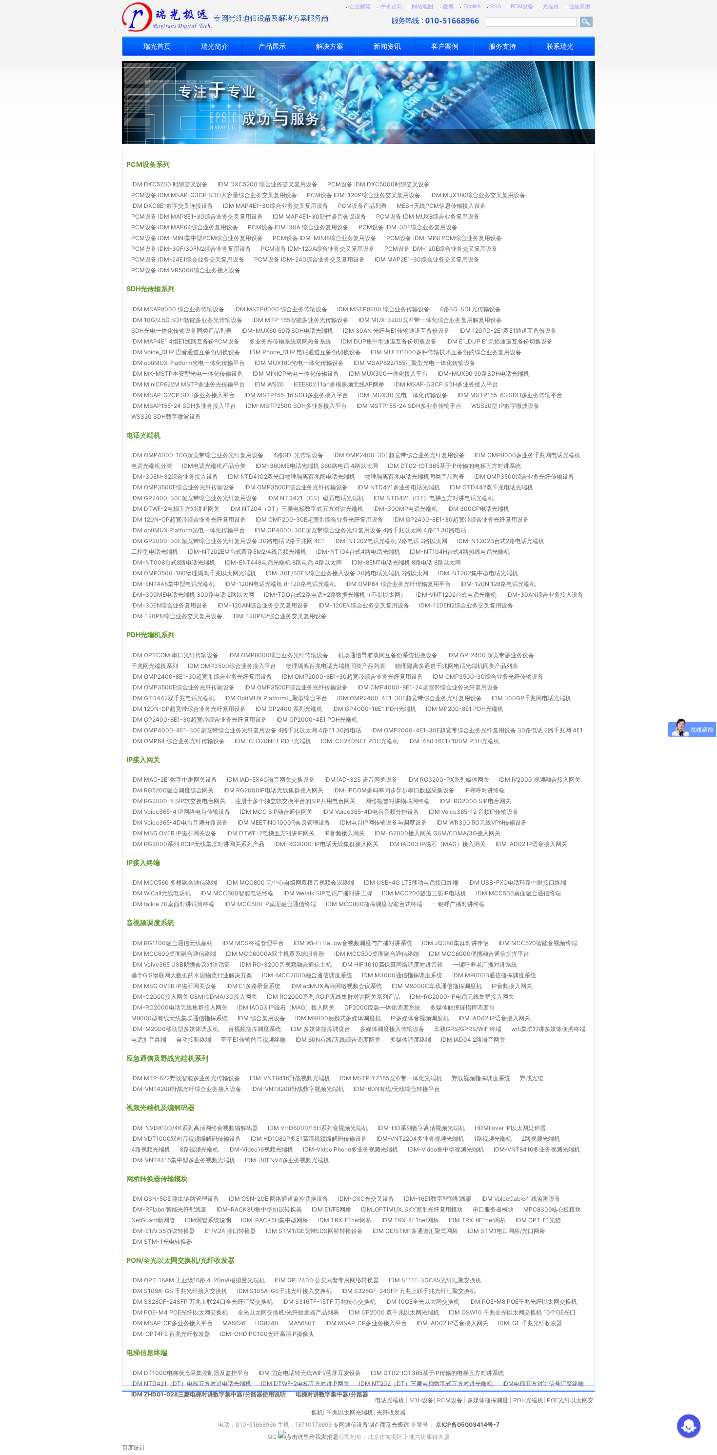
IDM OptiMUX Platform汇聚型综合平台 (275, 698)
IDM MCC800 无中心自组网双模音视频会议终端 (290, 882)
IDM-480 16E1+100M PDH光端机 (453, 741)
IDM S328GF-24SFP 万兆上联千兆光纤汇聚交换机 (408, 1290)
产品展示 (272, 46)
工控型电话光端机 (154, 551)
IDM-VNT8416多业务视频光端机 (537, 1149)
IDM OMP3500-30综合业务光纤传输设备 (488, 676)
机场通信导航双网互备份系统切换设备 (388, 655)
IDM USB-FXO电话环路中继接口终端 (517, 882)
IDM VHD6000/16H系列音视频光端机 (318, 1128)
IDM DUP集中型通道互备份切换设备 (389, 341)
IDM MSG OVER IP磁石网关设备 (174, 833)
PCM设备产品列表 (362, 205)
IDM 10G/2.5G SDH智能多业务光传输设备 (186, 319)
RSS (495, 6)
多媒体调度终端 (410, 1039)
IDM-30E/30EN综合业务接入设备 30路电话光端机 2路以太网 (347, 573)
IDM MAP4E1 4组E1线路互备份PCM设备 (185, 341)
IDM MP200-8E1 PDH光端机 (464, 708)
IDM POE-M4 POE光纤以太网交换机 (179, 1312)
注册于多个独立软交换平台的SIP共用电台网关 (295, 801)
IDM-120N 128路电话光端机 (498, 583)
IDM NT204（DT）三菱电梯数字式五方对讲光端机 (296, 508)
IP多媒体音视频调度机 (420, 1018)
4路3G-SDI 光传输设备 (470, 309)
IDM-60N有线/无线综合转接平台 (397, 1088)
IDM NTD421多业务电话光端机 (399, 487)
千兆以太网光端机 (349, 1412)
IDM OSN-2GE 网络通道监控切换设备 (278, 1198)
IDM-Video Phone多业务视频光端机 (350, 1149)
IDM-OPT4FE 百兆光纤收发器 (170, 1333)
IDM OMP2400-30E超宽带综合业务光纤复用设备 (399, 455)
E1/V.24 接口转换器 (230, 1230)
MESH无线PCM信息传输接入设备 (441, 205)
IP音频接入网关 (344, 833)
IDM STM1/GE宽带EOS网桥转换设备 (314, 1230)
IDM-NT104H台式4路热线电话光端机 (460, 551)
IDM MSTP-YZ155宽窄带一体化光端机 (391, 1078)
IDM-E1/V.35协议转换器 (163, 1230)
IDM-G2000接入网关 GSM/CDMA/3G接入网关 (437, 833)
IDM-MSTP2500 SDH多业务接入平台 (296, 405)
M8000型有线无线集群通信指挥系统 (179, 1018)
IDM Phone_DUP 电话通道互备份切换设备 (305, 352)
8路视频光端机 (199, 1149)
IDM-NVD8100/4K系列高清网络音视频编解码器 (194, 1128)
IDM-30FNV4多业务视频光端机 (287, 1160)
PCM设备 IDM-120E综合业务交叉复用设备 (441, 248)
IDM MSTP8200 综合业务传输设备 (383, 309)
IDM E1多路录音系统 (253, 986)
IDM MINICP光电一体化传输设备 (296, 373)
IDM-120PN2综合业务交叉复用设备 (279, 616)
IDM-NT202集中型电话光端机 (478, 573)
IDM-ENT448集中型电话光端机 (173, 583)
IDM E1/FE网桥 (331, 1209)
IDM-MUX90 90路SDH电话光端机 (483, 373)
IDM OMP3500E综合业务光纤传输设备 (183, 487)
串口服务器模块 (493, 1209)
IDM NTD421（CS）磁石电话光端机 (315, 498)
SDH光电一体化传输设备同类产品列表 (181, 330)
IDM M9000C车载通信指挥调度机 (437, 986)
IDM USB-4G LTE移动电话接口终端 (411, 882)
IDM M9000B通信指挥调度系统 (494, 975)
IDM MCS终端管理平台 (253, 943)
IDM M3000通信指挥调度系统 (402, 975)
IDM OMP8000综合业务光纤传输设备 (278, 655)
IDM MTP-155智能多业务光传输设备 (300, 319)
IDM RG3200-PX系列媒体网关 (448, 779)
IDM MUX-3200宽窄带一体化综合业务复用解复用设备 (430, 319)
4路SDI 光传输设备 (298, 455)
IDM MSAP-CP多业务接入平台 (172, 1323)
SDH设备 (421, 1400)
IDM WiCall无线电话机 (161, 893)
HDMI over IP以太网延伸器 (510, 1128)
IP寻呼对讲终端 (484, 790)
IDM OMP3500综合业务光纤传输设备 (524, 476)
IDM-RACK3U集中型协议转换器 (259, 1209)
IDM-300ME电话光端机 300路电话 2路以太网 (192, 594)
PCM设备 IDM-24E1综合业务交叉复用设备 (187, 259)
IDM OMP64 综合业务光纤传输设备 (178, 741)
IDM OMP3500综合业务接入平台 (232, 665)
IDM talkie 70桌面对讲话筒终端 (173, 904)
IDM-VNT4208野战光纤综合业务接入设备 (186, 1088)
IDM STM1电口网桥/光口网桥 (506, 1230)
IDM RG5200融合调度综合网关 (172, 790)
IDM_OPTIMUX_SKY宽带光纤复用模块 (412, 1209)
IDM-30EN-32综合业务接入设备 (174, 476)
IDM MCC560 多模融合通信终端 (174, 882)
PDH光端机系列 (150, 634)
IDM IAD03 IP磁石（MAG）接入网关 (437, 844)
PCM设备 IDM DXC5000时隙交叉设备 (378, 184)
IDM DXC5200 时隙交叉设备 (169, 184)
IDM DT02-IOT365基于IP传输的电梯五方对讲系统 (454, 465)
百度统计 (133, 1447)
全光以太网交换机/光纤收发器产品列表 (288, 1312)
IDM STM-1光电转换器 (161, 1241)
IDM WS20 (269, 384)
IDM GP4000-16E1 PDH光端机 (374, 708)
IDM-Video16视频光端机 (260, 1149)
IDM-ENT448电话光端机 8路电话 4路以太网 (283, 562)
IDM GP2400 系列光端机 (289, 708)
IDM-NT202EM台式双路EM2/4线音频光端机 (247, 551)
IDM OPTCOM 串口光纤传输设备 (175, 655)
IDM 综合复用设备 (261, 1018)
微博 (448, 6)
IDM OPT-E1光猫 (538, 1220)
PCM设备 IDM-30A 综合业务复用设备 (298, 227)
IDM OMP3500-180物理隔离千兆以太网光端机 (193, 573)
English (471, 6)
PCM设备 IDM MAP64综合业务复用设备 (184, 227)
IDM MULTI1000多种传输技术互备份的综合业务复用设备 (446, 352)
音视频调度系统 (150, 922)
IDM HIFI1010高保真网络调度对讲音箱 (392, 964)
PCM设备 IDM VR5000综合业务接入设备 (185, 270)
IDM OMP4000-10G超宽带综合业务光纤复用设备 (197, 455)
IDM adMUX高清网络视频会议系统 (336, 986)
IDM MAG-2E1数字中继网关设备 (174, 779)
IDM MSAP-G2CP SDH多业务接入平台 (183, 395)
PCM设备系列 (148, 164)
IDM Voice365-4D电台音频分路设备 (179, 822)
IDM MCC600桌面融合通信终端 (173, 953)
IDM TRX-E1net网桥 (345, 1220)
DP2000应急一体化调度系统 (382, 1007)
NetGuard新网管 (153, 1220)
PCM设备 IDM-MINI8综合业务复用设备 (325, 238)
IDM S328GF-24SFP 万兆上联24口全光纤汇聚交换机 (202, 1301)
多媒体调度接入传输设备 (392, 1028)
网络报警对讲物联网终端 (397, 801)
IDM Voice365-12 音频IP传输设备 (473, 811)
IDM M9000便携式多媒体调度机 (338, 1018)
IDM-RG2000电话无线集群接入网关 (179, 1007)
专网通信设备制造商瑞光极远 (371, 1424)
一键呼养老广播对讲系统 (485, 964)
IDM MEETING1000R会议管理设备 (284, 822)
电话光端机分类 (151, 465)
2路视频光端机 (540, 1138)
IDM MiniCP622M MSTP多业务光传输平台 (188, 384)
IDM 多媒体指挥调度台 (320, 1028)
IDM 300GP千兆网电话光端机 (531, 698)
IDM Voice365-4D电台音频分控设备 (370, 811)
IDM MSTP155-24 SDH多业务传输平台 (409, 405)
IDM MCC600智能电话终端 (237, 893)
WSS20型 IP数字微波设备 (505, 405)
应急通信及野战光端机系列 (167, 1058)
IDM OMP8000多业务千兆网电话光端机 (527, 455)
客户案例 (444, 46)
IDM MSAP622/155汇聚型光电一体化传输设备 (415, 362)
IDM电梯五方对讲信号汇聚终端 (543, 1383)
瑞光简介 (214, 46)
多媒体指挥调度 (487, 1400)
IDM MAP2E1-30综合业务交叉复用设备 (427, 259)
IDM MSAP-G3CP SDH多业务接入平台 (446, 384)
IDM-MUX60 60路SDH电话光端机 (287, 330)
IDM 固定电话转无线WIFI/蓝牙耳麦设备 (310, 1372)
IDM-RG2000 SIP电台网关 (475, 801)
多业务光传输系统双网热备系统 (290, 341)
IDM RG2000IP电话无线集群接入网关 (273, 790)
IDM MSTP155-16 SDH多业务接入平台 (296, 395)
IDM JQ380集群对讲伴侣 (455, 943)
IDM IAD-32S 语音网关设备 (361, 779)
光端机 (551, 6)
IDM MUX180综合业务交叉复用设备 (477, 195)
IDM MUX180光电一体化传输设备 (299, 362)
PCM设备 (522, 6)
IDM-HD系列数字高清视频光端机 (421, 1128)
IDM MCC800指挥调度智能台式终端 (374, 904)
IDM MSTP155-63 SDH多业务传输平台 (510, 395)
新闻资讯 (387, 46)
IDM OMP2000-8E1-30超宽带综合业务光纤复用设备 (352, 676)
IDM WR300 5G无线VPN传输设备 (482, 822)
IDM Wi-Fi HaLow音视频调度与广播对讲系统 (353, 943)
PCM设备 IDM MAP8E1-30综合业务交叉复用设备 (197, 216)
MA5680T (302, 1323)
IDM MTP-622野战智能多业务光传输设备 (185, 1078)
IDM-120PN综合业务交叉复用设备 (176, 616)
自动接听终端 (193, 1039)
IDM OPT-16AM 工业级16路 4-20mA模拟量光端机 (198, 1280)
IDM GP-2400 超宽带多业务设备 (490, 655)
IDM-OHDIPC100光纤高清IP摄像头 (267, 1333)
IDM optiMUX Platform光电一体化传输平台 (188, 362)
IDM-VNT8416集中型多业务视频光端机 (183, 1160)
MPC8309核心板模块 (552, 1209)
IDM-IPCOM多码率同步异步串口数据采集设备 (394, 790)
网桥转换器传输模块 (157, 1178)
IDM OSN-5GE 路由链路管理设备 (175, 1198)
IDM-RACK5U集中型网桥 (274, 1220)
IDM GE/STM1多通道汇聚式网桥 (415, 1230)
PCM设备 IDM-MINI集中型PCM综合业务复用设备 (197, 238)
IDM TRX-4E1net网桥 (410, 1220)
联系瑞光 (560, 46)
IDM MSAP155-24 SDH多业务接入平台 (183, 405)
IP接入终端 (143, 862)
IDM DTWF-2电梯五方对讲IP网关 (175, 508)
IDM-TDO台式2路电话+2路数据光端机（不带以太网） (335, 594)
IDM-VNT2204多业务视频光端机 (420, 1138)
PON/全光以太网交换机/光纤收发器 (180, 1260)
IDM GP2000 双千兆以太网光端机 (394, 1312)
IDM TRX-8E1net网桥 (477, 1220)
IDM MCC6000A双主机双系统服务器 (275, 953)
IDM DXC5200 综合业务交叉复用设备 (268, 184)
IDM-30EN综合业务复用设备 (169, 605)
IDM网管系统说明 (208, 1220)
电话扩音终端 (148, 1039)
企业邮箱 (360, 6)
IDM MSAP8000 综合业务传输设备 (177, 309)
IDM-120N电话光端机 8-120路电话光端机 (280, 583)
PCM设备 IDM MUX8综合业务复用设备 (427, 216)
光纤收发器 (391, 1412)
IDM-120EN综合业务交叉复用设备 (364, 605)
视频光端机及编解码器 (160, 1107)
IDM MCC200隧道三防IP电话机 (424, 893)
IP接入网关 (143, 759)
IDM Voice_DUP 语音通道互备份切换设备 (185, 352)
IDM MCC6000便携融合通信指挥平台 (479, 953)
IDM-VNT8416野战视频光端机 (290, 1078)
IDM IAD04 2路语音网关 (473, 1039)
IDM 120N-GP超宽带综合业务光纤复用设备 (188, 519)
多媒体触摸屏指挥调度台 (462, 1007)
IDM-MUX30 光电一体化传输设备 (403, 395)
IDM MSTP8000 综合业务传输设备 (280, 309)
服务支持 (502, 46)
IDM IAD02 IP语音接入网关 (531, 844)
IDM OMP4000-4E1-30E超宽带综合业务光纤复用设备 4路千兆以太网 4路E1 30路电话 (246, 730)
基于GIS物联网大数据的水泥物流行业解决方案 (191, 975)
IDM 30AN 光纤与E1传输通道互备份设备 (396, 330)
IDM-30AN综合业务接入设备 (544, 594)
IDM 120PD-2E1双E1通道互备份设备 (508, 330)
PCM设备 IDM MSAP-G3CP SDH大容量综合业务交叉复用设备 (214, 195)
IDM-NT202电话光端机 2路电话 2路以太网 (390, 541)
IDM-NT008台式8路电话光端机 (173, 562)
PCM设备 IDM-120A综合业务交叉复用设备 (318, 248)
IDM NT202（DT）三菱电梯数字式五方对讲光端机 (426, 1383)
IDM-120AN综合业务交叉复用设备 (263, 605)
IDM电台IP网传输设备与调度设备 (383, 822)
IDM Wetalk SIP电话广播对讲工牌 (327, 893)
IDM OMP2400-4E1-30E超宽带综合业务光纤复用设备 (409, 698)
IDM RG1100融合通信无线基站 (172, 943)
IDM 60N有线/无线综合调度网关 (338, 1039)
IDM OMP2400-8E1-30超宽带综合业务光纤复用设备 (201, 676)
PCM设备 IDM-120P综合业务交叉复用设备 (363, 195)
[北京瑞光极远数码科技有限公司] (195, 17)
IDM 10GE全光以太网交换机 (422, 1301)
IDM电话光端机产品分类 (214, 465)
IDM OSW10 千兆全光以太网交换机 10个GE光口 (512, 1312)
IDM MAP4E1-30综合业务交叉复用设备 (275, 205)
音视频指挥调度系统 (254, 1028)
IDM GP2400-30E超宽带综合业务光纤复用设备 (194, 498)
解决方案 (329, 46)
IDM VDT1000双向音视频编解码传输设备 (186, 1138)
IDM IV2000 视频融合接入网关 (539, 779)
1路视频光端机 (493, 1138)
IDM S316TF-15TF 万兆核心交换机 (329, 1301)
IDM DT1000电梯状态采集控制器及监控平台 (190, 1372)
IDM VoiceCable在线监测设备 (520, 1198)
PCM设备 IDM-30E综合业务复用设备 (408, 227)
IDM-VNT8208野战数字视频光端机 (297, 1088)
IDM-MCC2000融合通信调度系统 (307, 975)
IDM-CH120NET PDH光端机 (273, 741)
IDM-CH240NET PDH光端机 (359, 741)
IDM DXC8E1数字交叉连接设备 (172, 205)
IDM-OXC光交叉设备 (366, 1198)
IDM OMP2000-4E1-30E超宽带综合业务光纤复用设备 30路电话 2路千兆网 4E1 (477, 730)
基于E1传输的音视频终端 (253, 1039)
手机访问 (391, 6)
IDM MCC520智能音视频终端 (537, 943)
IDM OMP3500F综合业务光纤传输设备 (296, 487)
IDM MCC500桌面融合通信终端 (518, 893)
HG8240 (267, 1323)
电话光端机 (143, 435)
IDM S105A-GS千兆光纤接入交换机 (284, 1290)
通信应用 (579, 6)
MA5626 (233, 1323)
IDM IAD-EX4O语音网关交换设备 (271, 779)
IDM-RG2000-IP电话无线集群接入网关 (326, 844)
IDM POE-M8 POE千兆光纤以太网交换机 (523, 1301)
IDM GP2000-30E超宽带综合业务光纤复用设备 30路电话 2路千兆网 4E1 (227, 541)
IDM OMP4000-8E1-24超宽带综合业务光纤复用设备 (428, 687)
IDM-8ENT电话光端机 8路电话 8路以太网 (406, 562)
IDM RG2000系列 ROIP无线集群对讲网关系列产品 (197, 844)
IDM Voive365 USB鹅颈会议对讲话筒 (180, 964)
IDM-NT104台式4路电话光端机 (358, 551)
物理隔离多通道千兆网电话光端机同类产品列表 (456, 665)
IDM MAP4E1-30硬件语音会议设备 (319, 216)
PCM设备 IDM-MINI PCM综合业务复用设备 (444, 238)
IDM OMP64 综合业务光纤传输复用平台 (398, 583)
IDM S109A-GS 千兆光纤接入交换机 (179, 1290)
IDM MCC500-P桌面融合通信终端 (270, 904)
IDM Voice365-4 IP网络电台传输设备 (180, 811)
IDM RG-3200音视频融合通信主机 (286, 964)
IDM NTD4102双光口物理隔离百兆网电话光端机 (291, 476)
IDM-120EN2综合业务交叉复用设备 (466, 605)
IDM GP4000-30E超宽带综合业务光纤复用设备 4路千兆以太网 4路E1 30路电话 (360, 530)
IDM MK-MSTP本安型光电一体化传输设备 (187, 373)
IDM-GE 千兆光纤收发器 (530, 1323)
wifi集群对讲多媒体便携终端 (548, 1028)
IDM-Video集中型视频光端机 (446, 1149)
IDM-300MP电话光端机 (405, 508)
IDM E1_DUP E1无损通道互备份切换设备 (499, 341)
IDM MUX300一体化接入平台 (388, 373)
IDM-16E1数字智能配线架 (438, 1198)
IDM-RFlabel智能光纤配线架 (169, 1209)
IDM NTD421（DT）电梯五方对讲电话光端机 (434, 498)
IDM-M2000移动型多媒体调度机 (175, 1028)
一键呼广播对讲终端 (458, 904)
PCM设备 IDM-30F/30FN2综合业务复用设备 (191, 248)
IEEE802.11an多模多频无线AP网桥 (339, 384)
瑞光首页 (157, 46)
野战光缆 (531, 1078)
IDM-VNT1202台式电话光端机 (456, 594)
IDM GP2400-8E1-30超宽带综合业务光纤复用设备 (461, 519)
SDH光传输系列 (150, 288)
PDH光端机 (528, 1400)
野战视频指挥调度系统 (481, 1078)
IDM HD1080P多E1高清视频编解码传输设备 (309, 1138)
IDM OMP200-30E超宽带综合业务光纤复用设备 (319, 519)
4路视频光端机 (150, 1149)
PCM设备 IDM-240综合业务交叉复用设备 (309, 259)
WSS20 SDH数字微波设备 (166, 416)
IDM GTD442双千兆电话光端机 (491, 487)
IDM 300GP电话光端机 (478, 508)
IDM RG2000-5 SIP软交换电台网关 (178, 801)
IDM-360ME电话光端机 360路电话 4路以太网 (317, 465)
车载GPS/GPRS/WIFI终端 (467, 1028)
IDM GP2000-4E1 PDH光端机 (317, 719)
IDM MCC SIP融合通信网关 (276, 811)
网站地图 (422, 6)
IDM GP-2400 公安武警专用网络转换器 (327, 1280)
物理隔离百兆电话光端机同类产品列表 (414, 476)
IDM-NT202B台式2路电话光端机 (500, 541)
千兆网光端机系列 (154, 665)
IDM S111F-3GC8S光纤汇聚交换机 (435, 1280)
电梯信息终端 (146, 1352)
